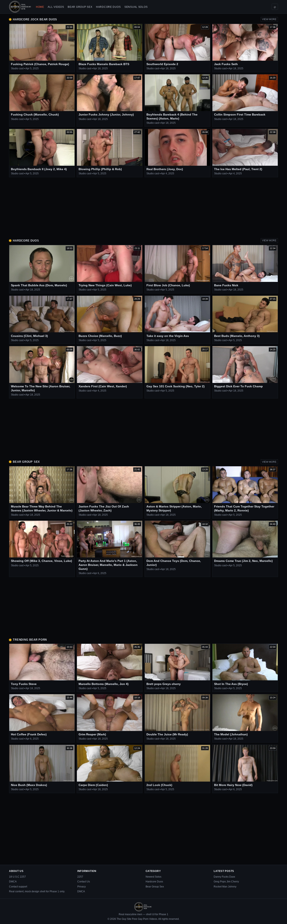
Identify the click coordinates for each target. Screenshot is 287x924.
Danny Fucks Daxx (224, 876)
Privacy (81, 886)
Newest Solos (153, 876)
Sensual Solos (135, 6)
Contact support (18, 886)
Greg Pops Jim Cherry (226, 881)
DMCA (13, 881)
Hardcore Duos (108, 6)
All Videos (56, 6)
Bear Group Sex (80, 6)
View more (269, 19)
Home (40, 6)
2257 (80, 876)
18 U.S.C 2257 (17, 876)
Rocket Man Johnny (225, 886)
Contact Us (83, 881)
